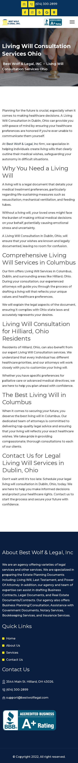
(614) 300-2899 (17, 689)
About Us (13, 645)
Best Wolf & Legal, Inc (22, 144)
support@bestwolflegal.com (27, 697)
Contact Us (14, 659)
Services (12, 652)
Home (10, 638)
